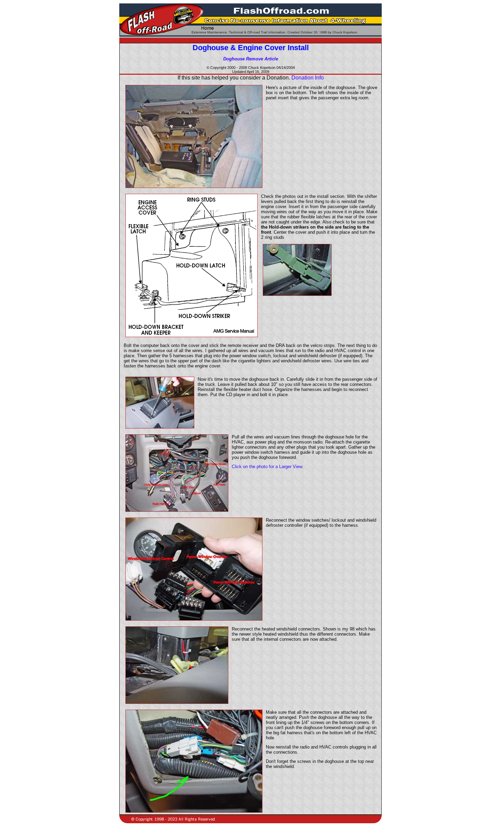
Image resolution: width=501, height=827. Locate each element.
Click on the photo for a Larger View (267, 466)
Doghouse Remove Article (250, 58)
